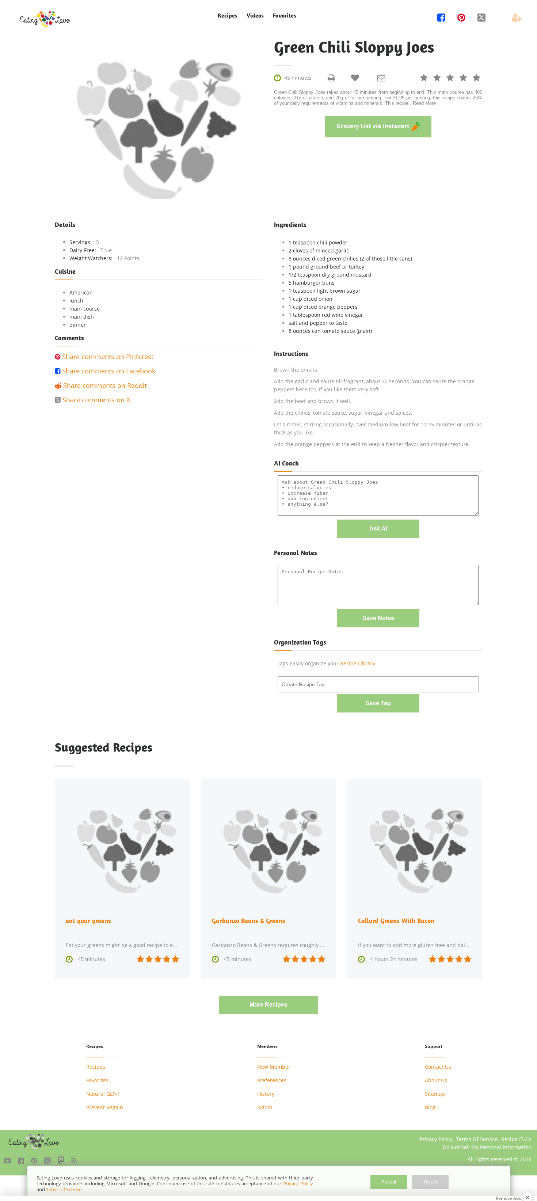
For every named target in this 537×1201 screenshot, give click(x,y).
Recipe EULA (516, 1139)
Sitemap (435, 1093)
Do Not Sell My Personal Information (487, 1147)
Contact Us (438, 1066)
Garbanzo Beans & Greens (248, 920)
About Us (436, 1080)
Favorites (284, 15)
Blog (430, 1107)
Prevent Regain (104, 1107)
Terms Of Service (477, 1139)
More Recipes (268, 1005)
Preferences (271, 1080)
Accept (388, 1182)
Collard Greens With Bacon (396, 920)
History (265, 1093)
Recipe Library (357, 663)
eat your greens (88, 920)
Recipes (95, 1066)
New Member (273, 1066)
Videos (255, 15)
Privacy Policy (436, 1139)
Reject (430, 1182)
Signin (265, 1107)
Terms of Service (63, 1189)
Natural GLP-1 (103, 1093)
